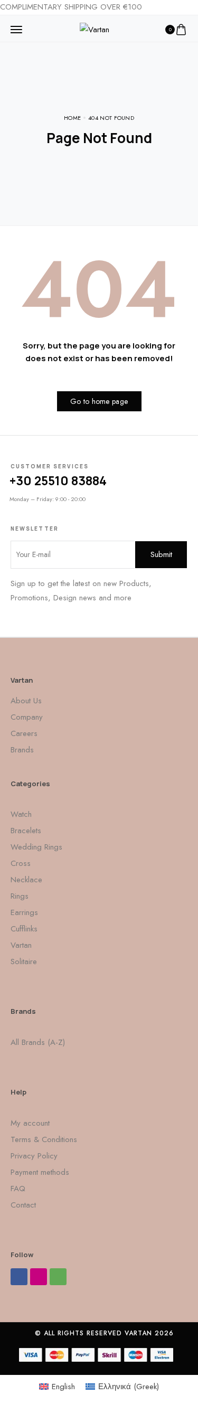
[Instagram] (38, 1276)
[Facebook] (19, 1276)
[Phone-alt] (58, 1276)
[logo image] (94, 28)
